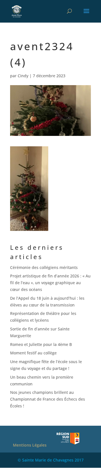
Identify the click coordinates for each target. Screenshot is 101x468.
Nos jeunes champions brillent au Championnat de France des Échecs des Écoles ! (47, 399)
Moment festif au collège (33, 353)
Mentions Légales (30, 445)
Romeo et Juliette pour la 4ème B (41, 344)
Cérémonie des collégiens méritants (44, 267)
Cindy (23, 75)
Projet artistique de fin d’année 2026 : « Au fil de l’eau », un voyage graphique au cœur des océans (50, 282)
